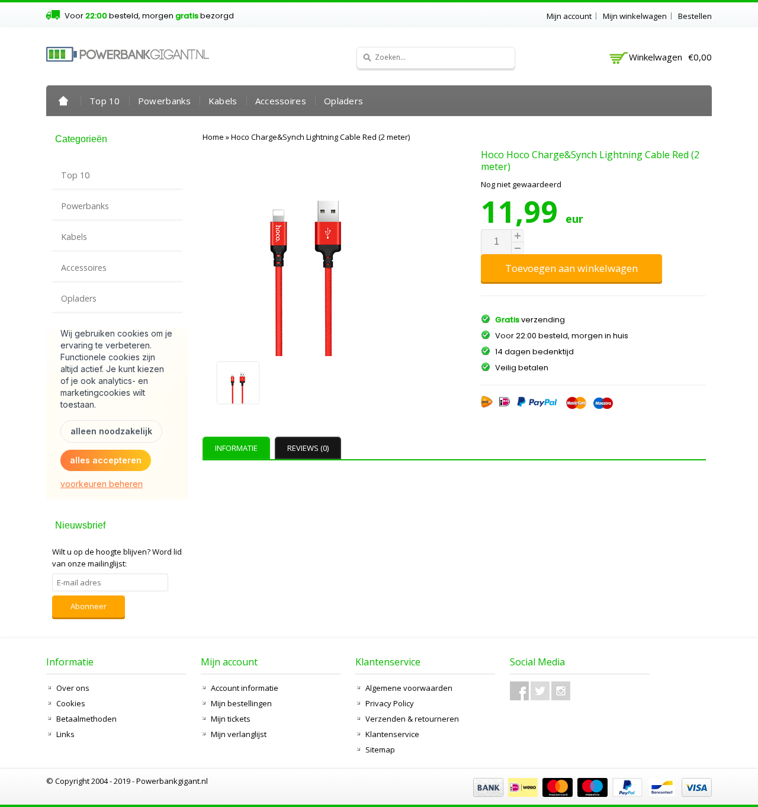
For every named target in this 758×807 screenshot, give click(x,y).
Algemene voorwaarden (408, 688)
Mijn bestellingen (241, 703)
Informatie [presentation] (236, 448)
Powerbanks (164, 101)
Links (65, 734)
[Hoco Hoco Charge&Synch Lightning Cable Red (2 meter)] (306, 384)
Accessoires (280, 101)
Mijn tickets (230, 718)
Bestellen (695, 16)
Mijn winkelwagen (635, 16)
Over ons (72, 688)
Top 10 (104, 101)
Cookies (70, 703)
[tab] (238, 448)
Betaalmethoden (86, 718)
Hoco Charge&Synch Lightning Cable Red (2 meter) (320, 137)
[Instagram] (560, 690)
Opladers (343, 101)
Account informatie (244, 688)
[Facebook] (519, 690)
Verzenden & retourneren (412, 718)
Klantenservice (392, 734)
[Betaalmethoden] (591, 794)
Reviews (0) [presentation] (308, 448)
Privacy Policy (389, 703)
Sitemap (380, 749)
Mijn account (569, 16)
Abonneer (88, 606)
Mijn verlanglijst (238, 734)
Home (63, 100)
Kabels (222, 101)
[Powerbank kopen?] (127, 54)
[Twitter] (540, 690)
